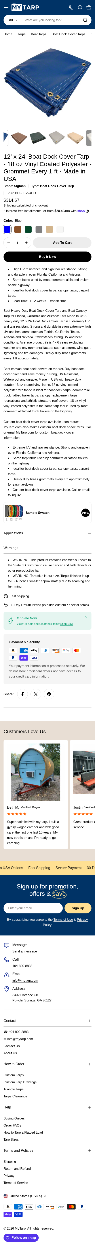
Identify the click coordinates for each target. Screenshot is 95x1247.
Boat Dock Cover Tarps (69, 34)
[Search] (85, 20)
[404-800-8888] (71, 7)
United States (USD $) (26, 1196)
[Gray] (38, 229)
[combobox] (47, 20)
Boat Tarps (38, 34)
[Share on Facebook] (22, 694)
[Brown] (17, 229)
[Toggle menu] (6, 7)
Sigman (20, 186)
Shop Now (66, 623)
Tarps (22, 34)
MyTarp (20, 1228)
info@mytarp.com (25, 980)
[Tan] (49, 229)
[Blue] (7, 229)
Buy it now (47, 257)
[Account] (80, 7)
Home (8, 34)
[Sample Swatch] (14, 513)
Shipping (10, 205)
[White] (60, 229)
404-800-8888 (22, 966)
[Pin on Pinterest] (49, 694)
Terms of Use (63, 919)
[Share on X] (35, 694)
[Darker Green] (28, 229)
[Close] (86, 617)
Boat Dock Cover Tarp (57, 186)
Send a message (24, 951)
